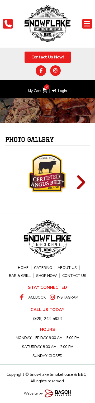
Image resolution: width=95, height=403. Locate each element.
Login (61, 90)
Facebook (36, 297)
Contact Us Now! (47, 57)
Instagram (67, 297)
